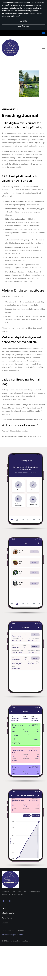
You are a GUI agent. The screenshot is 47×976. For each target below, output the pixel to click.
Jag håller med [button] (23, 26)
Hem (3, 908)
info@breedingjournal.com (12, 935)
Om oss (5, 923)
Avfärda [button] (23, 21)
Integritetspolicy (8, 913)
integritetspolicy (32, 8)
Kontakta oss (7, 918)
